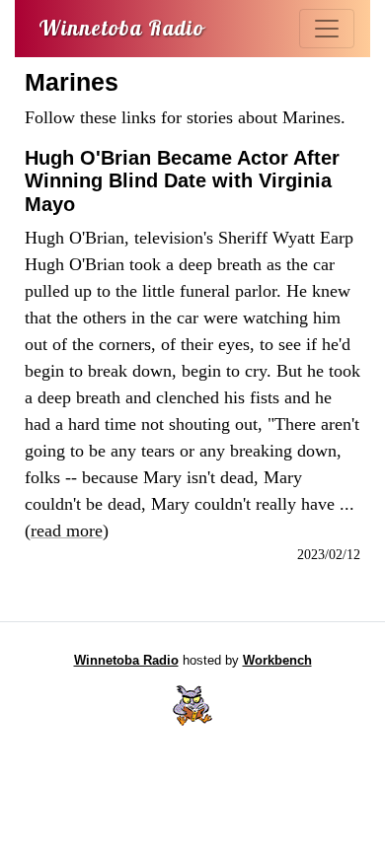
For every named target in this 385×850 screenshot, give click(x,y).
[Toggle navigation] (326, 28)
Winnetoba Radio (126, 661)
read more (67, 530)
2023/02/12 (328, 554)
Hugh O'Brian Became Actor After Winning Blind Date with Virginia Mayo (182, 181)
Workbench (277, 661)
